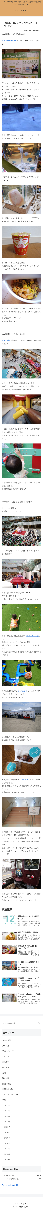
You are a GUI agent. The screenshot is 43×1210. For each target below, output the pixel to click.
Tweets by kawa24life (10, 1185)
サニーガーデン (32, 636)
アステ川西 (6, 340)
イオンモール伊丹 (9, 40)
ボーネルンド (22, 691)
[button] (39, 1023)
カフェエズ (23, 780)
